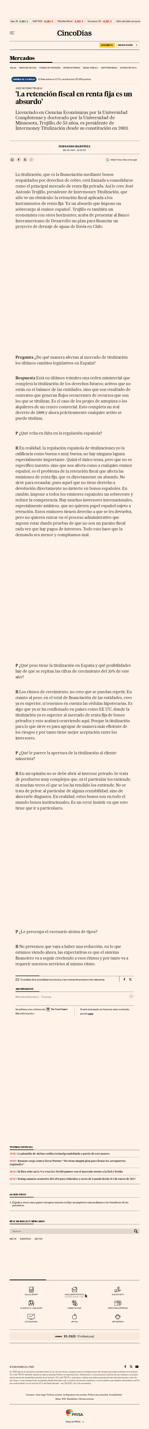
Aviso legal (41, 1395)
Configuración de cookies (75, 1395)
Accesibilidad (115, 1395)
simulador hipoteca (74, 1295)
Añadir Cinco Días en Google (123, 159)
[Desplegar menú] (12, 33)
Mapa (58, 1399)
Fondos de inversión (50, 68)
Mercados (22, 58)
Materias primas (71, 68)
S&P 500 (37, 21)
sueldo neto (118, 1295)
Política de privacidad (98, 1395)
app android (118, 1322)
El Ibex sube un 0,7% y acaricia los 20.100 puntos (64, 79)
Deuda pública (90, 68)
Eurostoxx (25, 1239)
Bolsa (13, 68)
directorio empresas (118, 1308)
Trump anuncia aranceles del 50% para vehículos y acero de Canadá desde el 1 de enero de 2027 (76, 1178)
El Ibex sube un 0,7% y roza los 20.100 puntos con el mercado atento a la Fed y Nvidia (70, 1171)
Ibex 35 (14, 21)
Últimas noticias (128, 68)
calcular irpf (31, 1295)
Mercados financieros (27, 996)
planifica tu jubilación (31, 1308)
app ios (74, 1322)
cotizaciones (31, 1322)
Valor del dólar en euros (128, 21)
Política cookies (54, 1395)
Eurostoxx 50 (94, 21)
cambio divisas (74, 1308)
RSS (64, 1399)
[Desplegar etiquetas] (131, 996)
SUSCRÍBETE (107, 45)
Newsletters (72, 1399)
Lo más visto (18, 1194)
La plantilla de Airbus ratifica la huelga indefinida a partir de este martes (64, 1153)
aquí (90, 1013)
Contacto (30, 1395)
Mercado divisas (28, 68)
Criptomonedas (109, 68)
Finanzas (46, 996)
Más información (24, 1013)
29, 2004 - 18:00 (74, 150)
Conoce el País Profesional (75, 1336)
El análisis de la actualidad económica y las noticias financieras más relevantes (62, 979)
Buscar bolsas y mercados (27, 1221)
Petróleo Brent (65, 21)
